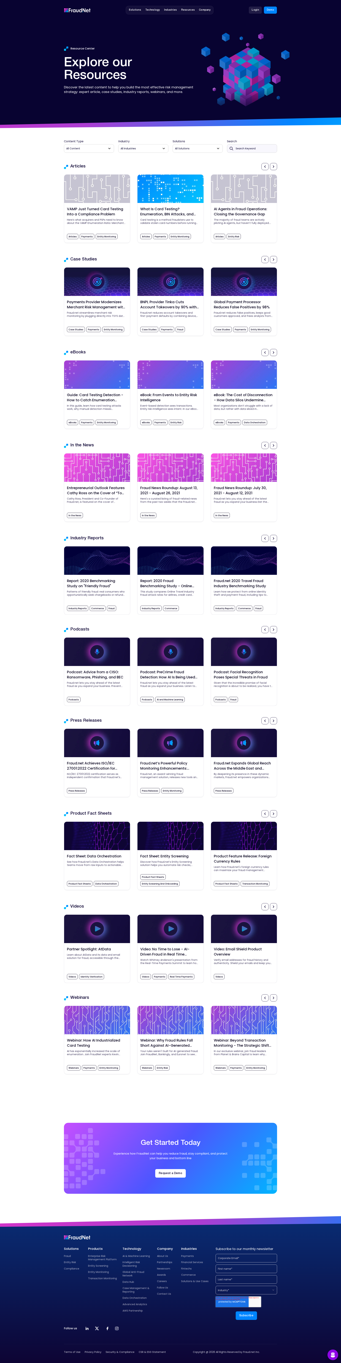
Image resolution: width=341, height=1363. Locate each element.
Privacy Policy (93, 1352)
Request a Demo (170, 1173)
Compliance (71, 1268)
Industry (124, 141)
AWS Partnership (133, 1310)
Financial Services (192, 1262)
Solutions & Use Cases (195, 1281)
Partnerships (164, 1262)
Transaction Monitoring (102, 1278)
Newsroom (163, 1268)
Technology (132, 1249)
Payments (187, 1256)
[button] (134, 10)
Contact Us (164, 1294)
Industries (189, 1249)
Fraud (67, 1256)
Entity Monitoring (98, 1272)
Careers (162, 1281)
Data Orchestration (135, 1298)
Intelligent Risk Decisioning (131, 1264)
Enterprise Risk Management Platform (102, 1257)
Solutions (179, 141)
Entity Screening (98, 1266)
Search (232, 141)
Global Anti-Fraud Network (133, 1273)
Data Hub (128, 1282)
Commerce (188, 1275)
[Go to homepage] (77, 10)
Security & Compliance (120, 1352)
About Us (162, 1256)
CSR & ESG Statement (152, 1352)
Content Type (73, 141)
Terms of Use (72, 1352)
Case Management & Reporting (136, 1289)
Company (165, 1249)
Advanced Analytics (135, 1304)
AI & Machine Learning (136, 1256)
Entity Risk (70, 1262)
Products (95, 1249)
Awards (161, 1275)
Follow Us (162, 1287)
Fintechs (186, 1268)
